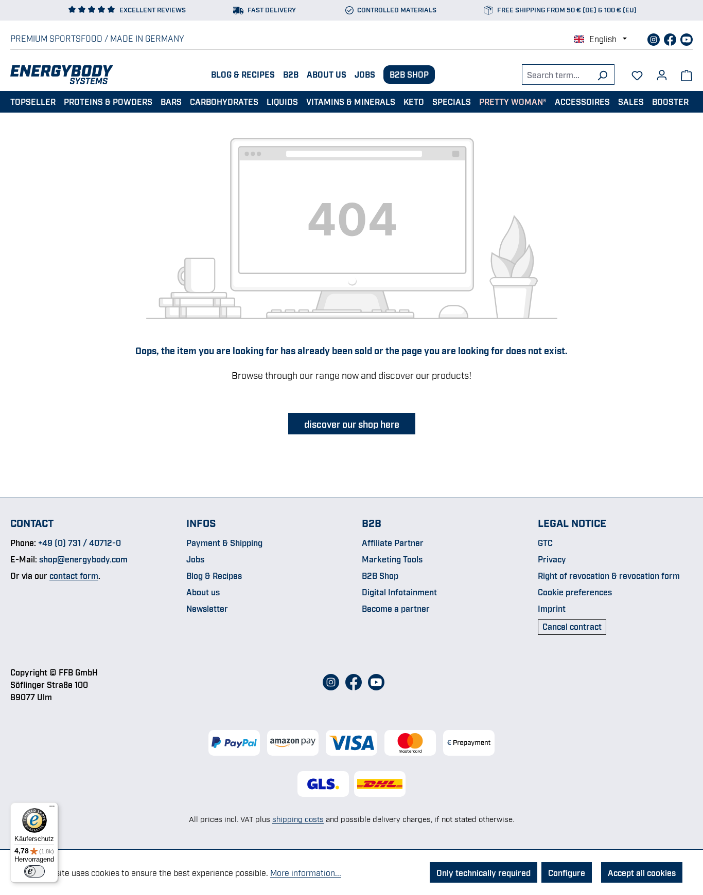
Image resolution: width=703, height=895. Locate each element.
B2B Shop (409, 74)
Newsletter (207, 608)
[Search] (602, 74)
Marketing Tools (392, 559)
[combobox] (556, 74)
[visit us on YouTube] (686, 38)
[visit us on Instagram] (654, 38)
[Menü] (52, 808)
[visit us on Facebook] (671, 38)
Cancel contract (572, 626)
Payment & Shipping (224, 542)
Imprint (552, 608)
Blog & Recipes (243, 74)
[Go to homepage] (61, 74)
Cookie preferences (575, 592)
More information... (305, 872)
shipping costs (298, 818)
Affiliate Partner (393, 542)
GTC (545, 542)
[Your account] (661, 71)
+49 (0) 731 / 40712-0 (79, 542)
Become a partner (396, 608)
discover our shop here (351, 423)
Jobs (365, 74)
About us (326, 74)
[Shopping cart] (686, 74)
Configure (566, 872)
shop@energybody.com (83, 559)
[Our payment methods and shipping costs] (351, 742)
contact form (73, 575)
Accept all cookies (642, 872)
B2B (290, 74)
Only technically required (483, 872)
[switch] (34, 871)
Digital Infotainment (399, 592)
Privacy (552, 559)
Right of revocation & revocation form (609, 575)
